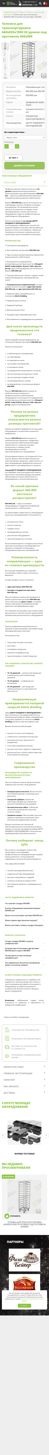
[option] (24, 1135)
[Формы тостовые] (24, 1132)
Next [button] (46, 1135)
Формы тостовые (24, 1153)
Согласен (24, 1305)
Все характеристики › (14, 132)
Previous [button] (2, 1135)
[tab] (24, 182)
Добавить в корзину (24, 165)
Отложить (15, 1216)
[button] (5, 78)
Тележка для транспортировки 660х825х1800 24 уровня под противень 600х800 (24, 1224)
